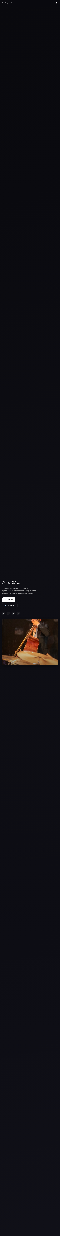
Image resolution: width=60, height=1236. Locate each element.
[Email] (18, 613)
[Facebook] (13, 613)
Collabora (10, 605)
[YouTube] (8, 613)
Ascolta (8, 599)
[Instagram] (3, 613)
